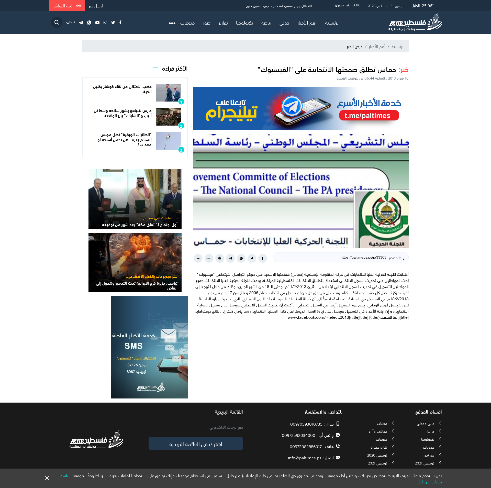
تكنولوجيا (244, 22)
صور (206, 22)
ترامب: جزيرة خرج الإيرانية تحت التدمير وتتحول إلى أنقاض (136, 285)
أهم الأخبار (307, 22)
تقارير (223, 22)
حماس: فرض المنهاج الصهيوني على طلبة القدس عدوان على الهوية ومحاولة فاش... (251, 5)
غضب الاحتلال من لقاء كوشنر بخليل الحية (122, 88)
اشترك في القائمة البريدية (195, 443)
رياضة (266, 22)
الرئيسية (332, 22)
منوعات (187, 22)
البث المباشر (63, 5)
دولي (284, 22)
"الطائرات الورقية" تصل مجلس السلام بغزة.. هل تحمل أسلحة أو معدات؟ (124, 139)
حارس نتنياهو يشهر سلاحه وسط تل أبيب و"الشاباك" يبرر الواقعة (123, 112)
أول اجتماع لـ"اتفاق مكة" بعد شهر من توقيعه (139, 224)
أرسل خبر (96, 5)
